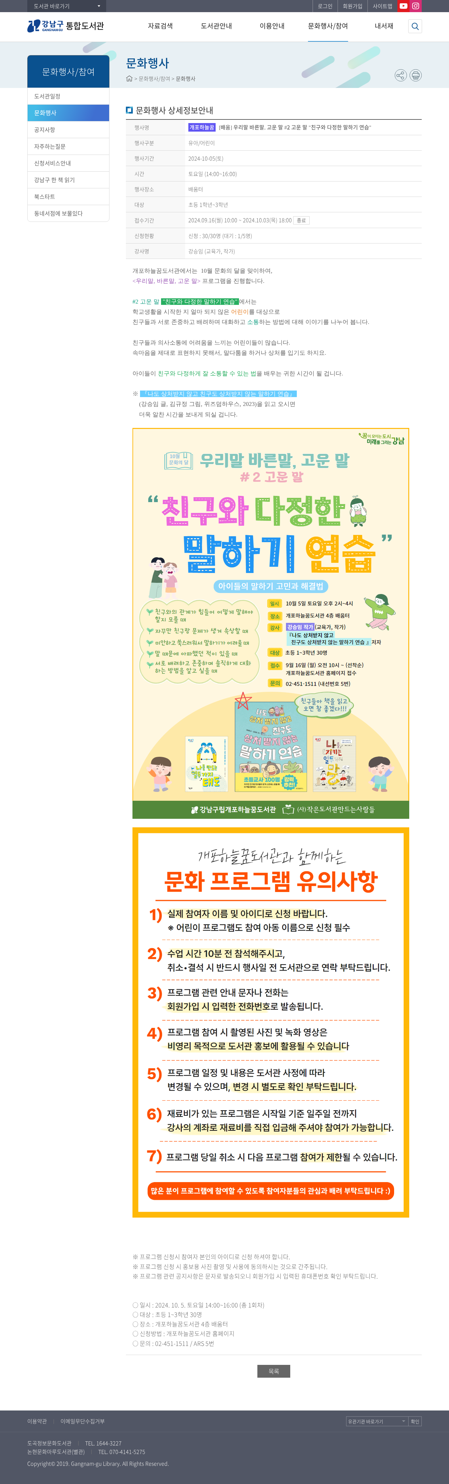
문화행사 (45, 112)
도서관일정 (47, 96)
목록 (274, 1371)
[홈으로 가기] (129, 78)
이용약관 (37, 1421)
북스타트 (44, 196)
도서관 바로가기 (52, 6)
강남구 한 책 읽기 (54, 180)
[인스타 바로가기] (416, 6)
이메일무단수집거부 (82, 1421)
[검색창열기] (415, 26)
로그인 (325, 6)
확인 (415, 1421)
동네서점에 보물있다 (58, 213)
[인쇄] (416, 75)
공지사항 (44, 129)
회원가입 (353, 6)
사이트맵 (382, 6)
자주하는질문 (50, 146)
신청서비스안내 (52, 163)
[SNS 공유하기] (401, 75)
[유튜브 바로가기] (403, 6)
